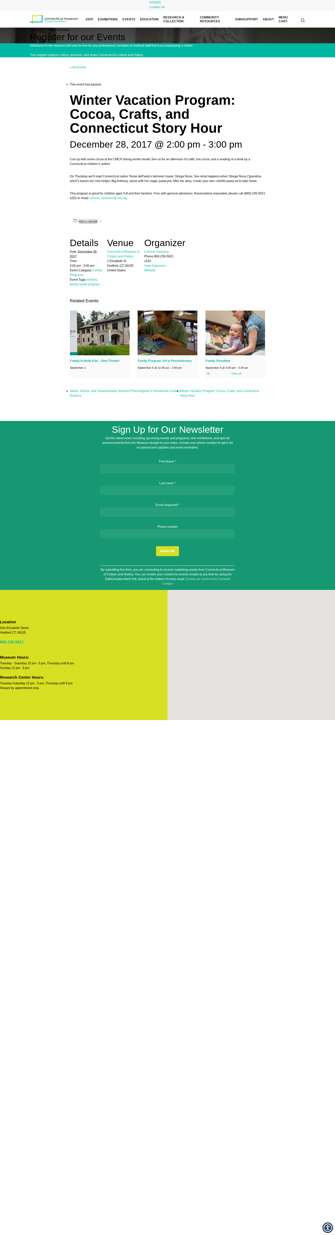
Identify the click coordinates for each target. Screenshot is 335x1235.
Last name (167, 483)
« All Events (78, 67)
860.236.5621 (12, 642)
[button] (327, 1227)
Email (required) (167, 505)
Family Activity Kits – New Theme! (94, 360)
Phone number (167, 526)
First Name (167, 461)
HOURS (155, 2)
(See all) (236, 373)
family (74, 284)
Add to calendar (88, 221)
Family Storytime (217, 360)
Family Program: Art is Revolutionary (165, 360)
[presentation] (100, 333)
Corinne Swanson (156, 251)
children (91, 279)
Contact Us (157, 7)
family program (89, 284)
